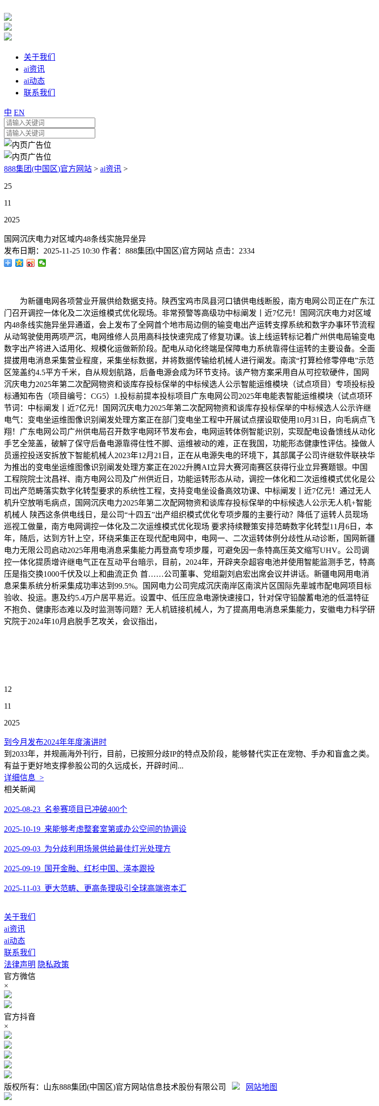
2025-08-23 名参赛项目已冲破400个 (65, 809)
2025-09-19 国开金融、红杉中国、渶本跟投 (79, 868)
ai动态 (14, 940)
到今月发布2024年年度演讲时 (55, 742)
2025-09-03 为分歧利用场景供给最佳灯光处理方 (87, 849)
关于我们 (20, 917)
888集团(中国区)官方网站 (48, 169)
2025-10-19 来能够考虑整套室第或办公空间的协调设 (95, 829)
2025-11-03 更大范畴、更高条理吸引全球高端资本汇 (95, 888)
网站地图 (261, 1087)
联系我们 (20, 952)
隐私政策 (53, 964)
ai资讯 (110, 169)
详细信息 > (24, 777)
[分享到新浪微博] (31, 263)
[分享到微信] (42, 263)
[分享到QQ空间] (19, 263)
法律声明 (20, 964)
